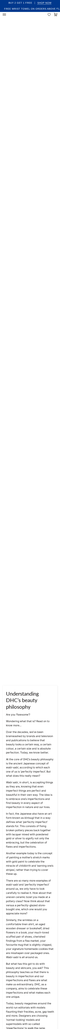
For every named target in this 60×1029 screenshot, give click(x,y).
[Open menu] (8, 14)
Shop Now (44, 3)
